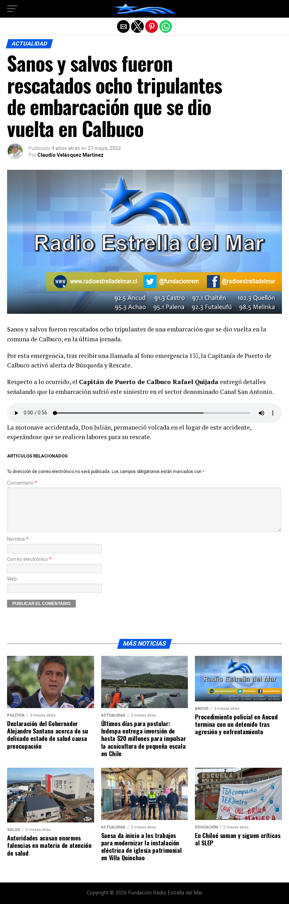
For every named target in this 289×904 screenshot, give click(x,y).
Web (12, 579)
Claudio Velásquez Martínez (70, 155)
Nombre (18, 539)
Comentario (22, 483)
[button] (12, 8)
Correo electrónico (29, 559)
